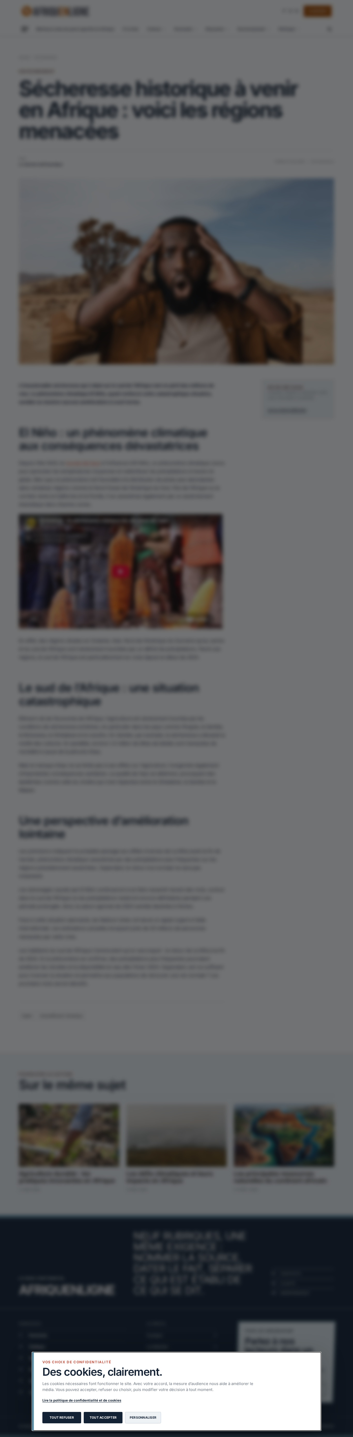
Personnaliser (143, 1417)
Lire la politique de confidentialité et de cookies (81, 1400)
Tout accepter (103, 1417)
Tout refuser (62, 1417)
